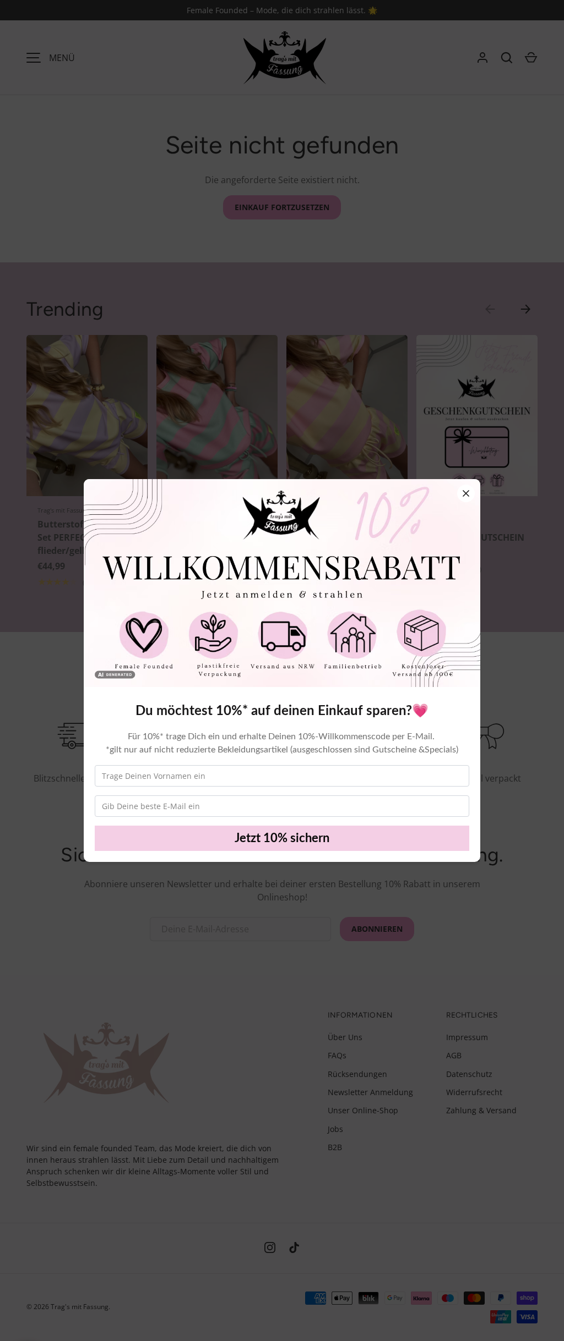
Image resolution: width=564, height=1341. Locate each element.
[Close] (466, 493)
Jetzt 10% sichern (282, 838)
